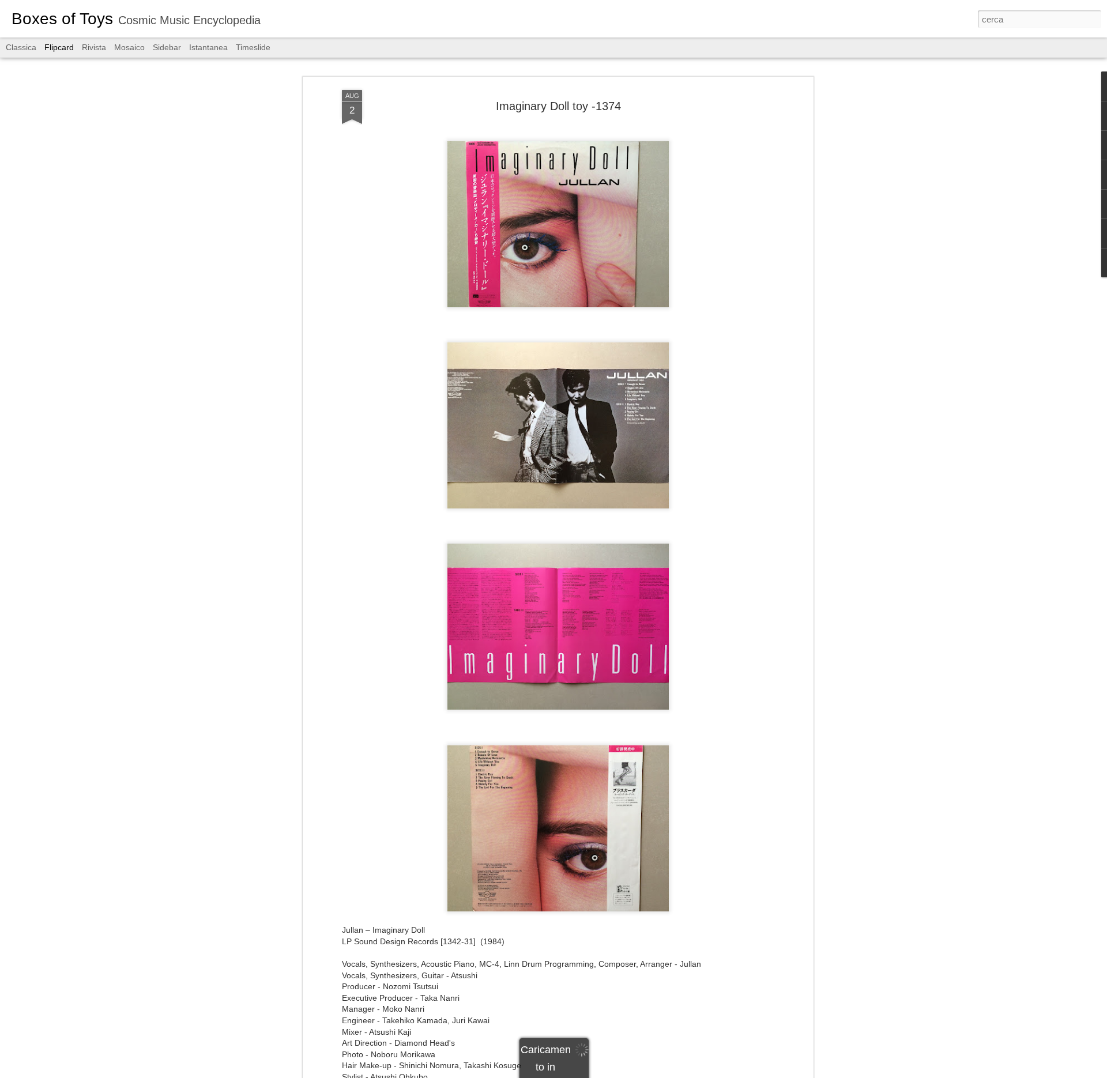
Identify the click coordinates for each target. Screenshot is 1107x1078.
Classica (21, 47)
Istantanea (208, 47)
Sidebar (167, 47)
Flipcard (59, 47)
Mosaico (129, 47)
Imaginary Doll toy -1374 (558, 106)
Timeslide (253, 47)
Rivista (94, 47)
